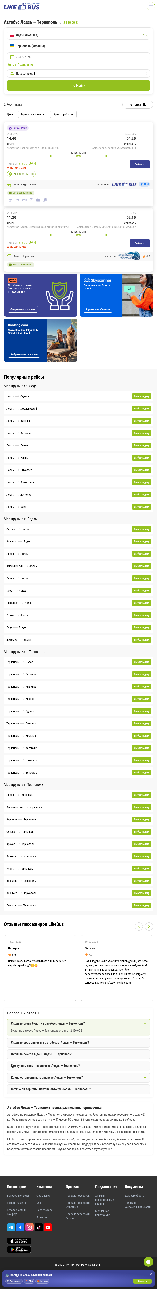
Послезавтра (25, 64)
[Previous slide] (139, 926)
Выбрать (140, 164)
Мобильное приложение (102, 1213)
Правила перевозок (78, 1195)
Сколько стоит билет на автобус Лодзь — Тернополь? (48, 1023)
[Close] (151, 1274)
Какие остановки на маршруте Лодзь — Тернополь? (47, 1077)
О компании (43, 1195)
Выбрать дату (141, 396)
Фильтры (135, 105)
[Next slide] (149, 926)
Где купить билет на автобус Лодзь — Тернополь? (45, 1066)
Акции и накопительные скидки (104, 1199)
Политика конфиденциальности (137, 1205)
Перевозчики (44, 1210)
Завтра (11, 64)
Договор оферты (135, 1195)
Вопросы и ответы (18, 1195)
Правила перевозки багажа (78, 1216)
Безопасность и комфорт (16, 1212)
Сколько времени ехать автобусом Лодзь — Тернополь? (50, 1042)
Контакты (42, 1217)
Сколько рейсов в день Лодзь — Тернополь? (41, 1054)
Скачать (142, 1281)
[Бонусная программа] (10, 174)
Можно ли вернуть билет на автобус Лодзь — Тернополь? (51, 1089)
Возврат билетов (17, 1202)
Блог (39, 1202)
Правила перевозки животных (78, 1205)
